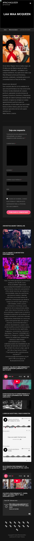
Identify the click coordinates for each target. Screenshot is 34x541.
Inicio (5, 29)
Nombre (10, 170)
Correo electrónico (14, 179)
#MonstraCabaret (13, 29)
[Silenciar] (24, 376)
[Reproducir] (6, 376)
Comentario (11, 143)
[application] (17, 381)
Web (8, 189)
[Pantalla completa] (28, 376)
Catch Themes (21, 537)
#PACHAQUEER (10, 2)
